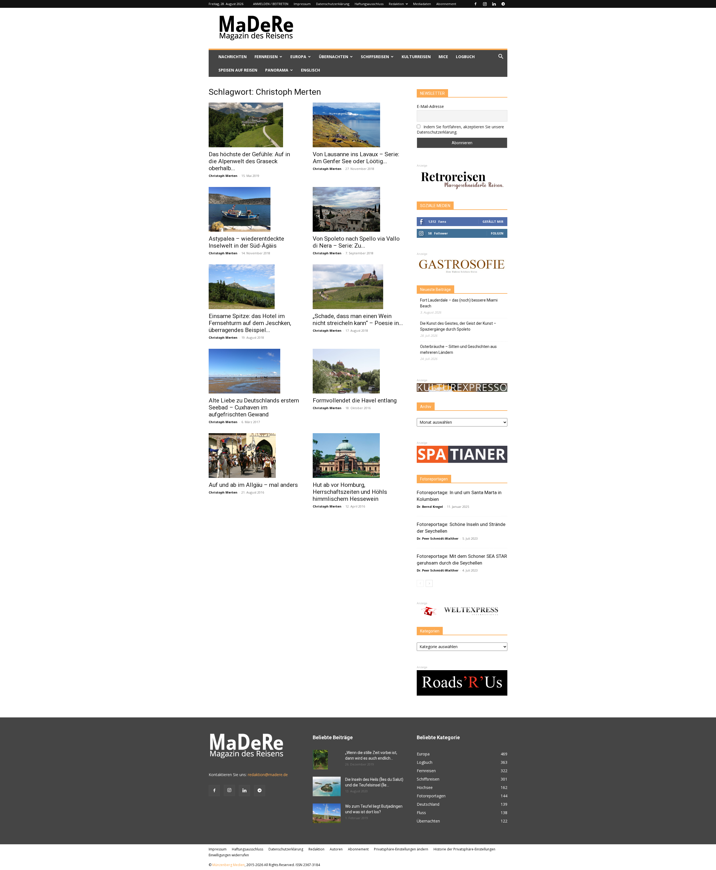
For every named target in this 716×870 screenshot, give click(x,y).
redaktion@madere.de (268, 774)
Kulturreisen (416, 56)
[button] (500, 57)
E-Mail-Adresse (430, 106)
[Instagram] (485, 4)
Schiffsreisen (375, 56)
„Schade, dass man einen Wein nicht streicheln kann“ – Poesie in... (358, 319)
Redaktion (396, 4)
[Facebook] (475, 4)
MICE (443, 56)
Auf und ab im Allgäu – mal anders (253, 485)
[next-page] (429, 583)
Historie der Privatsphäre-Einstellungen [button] (464, 849)
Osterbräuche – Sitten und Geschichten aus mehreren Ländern (458, 349)
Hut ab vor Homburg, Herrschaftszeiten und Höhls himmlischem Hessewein (350, 492)
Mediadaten (422, 4)
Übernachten (333, 56)
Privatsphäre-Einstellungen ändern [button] (401, 849)
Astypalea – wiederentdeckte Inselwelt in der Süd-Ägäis (246, 242)
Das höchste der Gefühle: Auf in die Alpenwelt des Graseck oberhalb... (249, 161)
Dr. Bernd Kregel (430, 506)
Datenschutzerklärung (332, 4)
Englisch (310, 70)
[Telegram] (503, 4)
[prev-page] (420, 583)
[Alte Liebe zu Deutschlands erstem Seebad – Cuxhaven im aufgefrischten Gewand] (254, 371)
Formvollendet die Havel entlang (355, 400)
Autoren (336, 849)
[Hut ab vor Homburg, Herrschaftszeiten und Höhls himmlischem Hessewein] (358, 455)
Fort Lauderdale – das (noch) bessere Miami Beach (459, 303)
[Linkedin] (494, 4)
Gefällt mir (492, 221)
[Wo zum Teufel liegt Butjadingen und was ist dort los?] (327, 813)
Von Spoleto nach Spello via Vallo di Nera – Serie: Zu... (356, 242)
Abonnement (446, 4)
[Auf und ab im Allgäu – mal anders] (254, 455)
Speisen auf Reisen (237, 70)
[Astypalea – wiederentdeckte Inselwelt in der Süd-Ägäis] (254, 209)
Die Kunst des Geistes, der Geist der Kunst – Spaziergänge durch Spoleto (458, 326)
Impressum (302, 4)
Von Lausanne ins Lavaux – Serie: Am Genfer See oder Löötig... (356, 158)
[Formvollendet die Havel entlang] (358, 371)
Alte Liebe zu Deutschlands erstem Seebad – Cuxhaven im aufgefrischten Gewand (254, 407)
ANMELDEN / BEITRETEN (270, 4)
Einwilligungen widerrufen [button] (229, 855)
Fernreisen (266, 56)
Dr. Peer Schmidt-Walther (437, 538)
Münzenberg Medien (228, 864)
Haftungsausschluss (369, 4)
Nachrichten (232, 56)
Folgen (497, 233)
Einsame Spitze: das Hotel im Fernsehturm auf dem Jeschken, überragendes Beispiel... (250, 323)
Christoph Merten (223, 176)
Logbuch (465, 56)
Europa (298, 56)
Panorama (276, 70)
